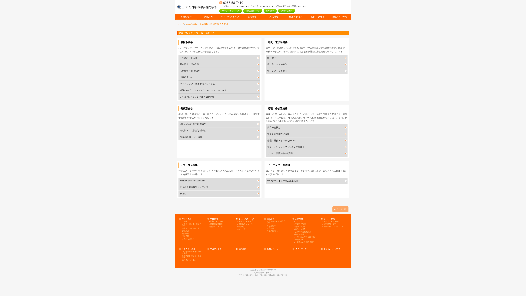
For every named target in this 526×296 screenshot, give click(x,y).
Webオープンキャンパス (333, 227)
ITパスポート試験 (188, 58)
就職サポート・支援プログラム (276, 222)
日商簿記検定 (273, 127)
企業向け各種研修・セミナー (191, 257)
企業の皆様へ (272, 231)
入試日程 (298, 221)
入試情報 (273, 16)
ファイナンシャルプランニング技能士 (286, 147)
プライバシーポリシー (333, 249)
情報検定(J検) (186, 77)
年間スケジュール (245, 224)
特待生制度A (300, 227)
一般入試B (299, 240)
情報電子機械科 (216, 224)
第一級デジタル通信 (277, 64)
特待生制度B (300, 229)
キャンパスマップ (245, 221)
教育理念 (185, 231)
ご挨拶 (184, 221)
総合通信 (271, 58)
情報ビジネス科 (216, 227)
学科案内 (208, 16)
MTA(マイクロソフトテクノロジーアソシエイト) (203, 90)
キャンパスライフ (230, 16)
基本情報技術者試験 (190, 64)
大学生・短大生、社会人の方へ (191, 225)
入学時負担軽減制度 (303, 232)
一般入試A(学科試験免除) (305, 237)
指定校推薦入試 (301, 234)
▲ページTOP (340, 209)
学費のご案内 (286, 11)
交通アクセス (296, 16)
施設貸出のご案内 (189, 260)
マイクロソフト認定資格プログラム (197, 84)
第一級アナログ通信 (277, 71)
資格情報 (185, 234)
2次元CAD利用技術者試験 (193, 124)
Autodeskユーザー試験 (191, 137)
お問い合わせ (318, 16)
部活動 (241, 227)
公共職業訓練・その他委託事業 (191, 252)
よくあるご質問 (188, 239)
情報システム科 (216, 221)
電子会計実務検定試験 (278, 134)
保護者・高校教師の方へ (191, 228)
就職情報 (252, 16)
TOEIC (183, 194)
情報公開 (185, 236)
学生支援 (242, 229)
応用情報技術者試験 (190, 71)
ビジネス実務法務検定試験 (280, 153)
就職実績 (270, 228)
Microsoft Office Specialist (192, 181)
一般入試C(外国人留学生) (305, 242)
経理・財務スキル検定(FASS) (281, 140)
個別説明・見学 (252, 11)
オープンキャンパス (230, 11)
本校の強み (186, 16)
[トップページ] (197, 7)
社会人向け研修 (340, 16)
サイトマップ (301, 249)
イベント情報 (329, 219)
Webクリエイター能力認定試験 (282, 181)
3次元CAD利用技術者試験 (193, 130)
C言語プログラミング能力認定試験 (197, 97)
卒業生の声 (271, 226)
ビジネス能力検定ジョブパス (194, 187)
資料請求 (270, 11)
